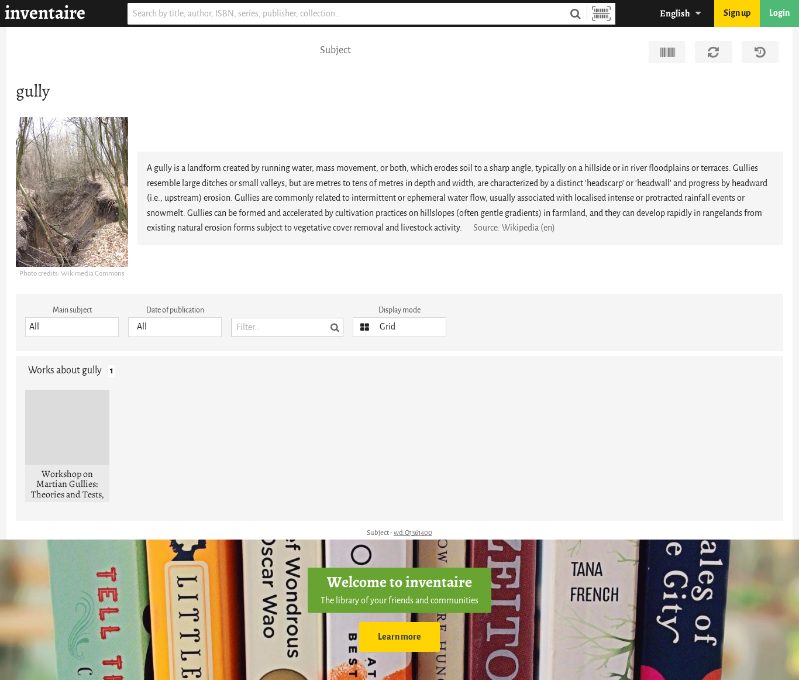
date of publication (175, 310)
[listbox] (72, 327)
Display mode (399, 310)
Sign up (737, 13)
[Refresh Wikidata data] (713, 52)
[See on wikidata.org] (667, 52)
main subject (72, 310)
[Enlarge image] (72, 192)
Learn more (399, 637)
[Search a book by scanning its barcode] (601, 14)
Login (779, 13)
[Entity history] (760, 52)
